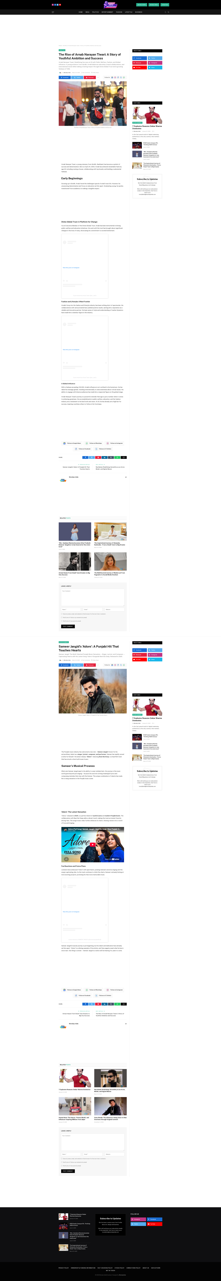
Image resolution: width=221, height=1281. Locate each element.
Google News (142, 4)
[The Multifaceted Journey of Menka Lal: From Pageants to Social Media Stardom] (110, 561)
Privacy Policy (64, 1268)
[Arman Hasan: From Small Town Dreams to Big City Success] (75, 561)
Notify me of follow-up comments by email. (75, 617)
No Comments (86, 72)
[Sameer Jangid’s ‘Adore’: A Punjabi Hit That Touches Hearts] (93, 691)
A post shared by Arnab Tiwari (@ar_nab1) (84, 295)
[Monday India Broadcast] (111, 5)
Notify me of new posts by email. (72, 621)
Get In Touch (110, 1270)
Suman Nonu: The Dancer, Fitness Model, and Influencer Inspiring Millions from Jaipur (74, 1118)
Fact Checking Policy (105, 1268)
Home (81, 12)
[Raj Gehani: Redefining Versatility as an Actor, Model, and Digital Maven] (110, 1078)
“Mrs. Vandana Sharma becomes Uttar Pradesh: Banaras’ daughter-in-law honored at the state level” (75, 545)
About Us (146, 1268)
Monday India (154, 4)
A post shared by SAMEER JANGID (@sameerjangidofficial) (85, 939)
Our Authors (155, 1268)
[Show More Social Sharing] (98, 77)
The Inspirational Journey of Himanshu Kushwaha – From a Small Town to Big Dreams (109, 544)
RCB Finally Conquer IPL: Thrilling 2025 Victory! (150, 143)
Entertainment (107, 12)
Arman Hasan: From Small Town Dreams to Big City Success (74, 574)
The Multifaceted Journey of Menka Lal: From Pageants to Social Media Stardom (109, 574)
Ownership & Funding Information (83, 1268)
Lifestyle (128, 12)
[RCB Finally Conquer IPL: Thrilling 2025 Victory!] (137, 145)
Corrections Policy (133, 1268)
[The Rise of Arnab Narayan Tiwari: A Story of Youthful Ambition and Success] (93, 103)
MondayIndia (122, 1275)
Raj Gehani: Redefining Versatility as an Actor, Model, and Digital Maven (109, 1090)
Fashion (119, 12)
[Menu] (53, 12)
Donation (165, 4)
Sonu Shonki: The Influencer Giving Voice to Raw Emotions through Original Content (110, 1118)
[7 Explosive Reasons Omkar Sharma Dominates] (147, 115)
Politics (95, 12)
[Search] (168, 12)
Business (138, 12)
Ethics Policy (119, 1268)
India (87, 12)
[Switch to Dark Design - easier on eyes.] (165, 12)
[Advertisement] (110, 30)
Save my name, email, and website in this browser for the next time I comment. (84, 614)
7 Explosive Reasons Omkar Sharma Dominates (147, 127)
